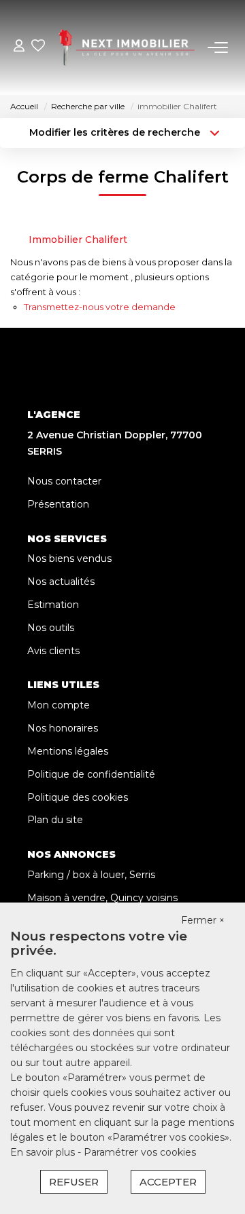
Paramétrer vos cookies (140, 1152)
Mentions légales (67, 751)
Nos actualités (61, 581)
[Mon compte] (19, 47)
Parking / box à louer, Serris (91, 875)
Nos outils (50, 628)
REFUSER (74, 1181)
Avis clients (53, 651)
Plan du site (55, 820)
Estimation (53, 605)
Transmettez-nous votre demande (100, 306)
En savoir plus (44, 1152)
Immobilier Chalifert (78, 239)
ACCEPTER (168, 1181)
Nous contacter (64, 481)
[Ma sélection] (38, 47)
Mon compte (58, 705)
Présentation (58, 504)
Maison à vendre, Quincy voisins (102, 898)
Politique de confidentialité (91, 774)
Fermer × (203, 920)
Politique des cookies (77, 797)
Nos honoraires (62, 728)
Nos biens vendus (69, 558)
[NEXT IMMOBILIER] (127, 47)
